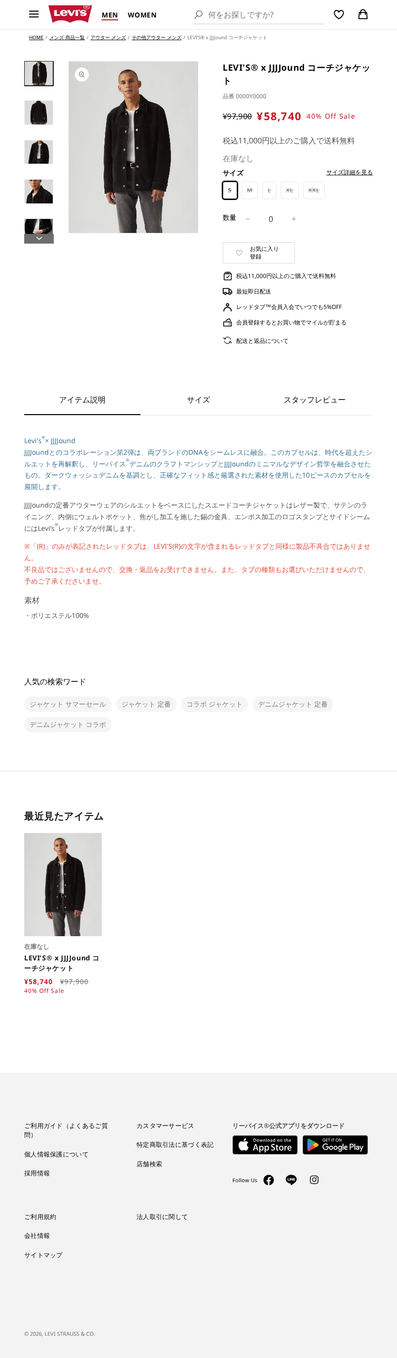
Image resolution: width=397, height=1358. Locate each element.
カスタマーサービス (166, 1125)
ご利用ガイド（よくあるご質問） (66, 1130)
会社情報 (37, 1235)
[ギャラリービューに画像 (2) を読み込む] (38, 112)
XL (292, 192)
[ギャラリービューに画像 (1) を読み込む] (38, 73)
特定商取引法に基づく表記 (175, 1144)
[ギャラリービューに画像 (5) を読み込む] (38, 230)
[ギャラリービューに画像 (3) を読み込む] (38, 152)
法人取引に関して (162, 1216)
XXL (316, 192)
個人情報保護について (56, 1154)
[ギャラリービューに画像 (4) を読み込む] (38, 191)
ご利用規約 (40, 1216)
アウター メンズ (108, 37)
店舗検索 (149, 1163)
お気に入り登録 (264, 253)
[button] (34, 14)
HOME (36, 37)
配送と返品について (262, 341)
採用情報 (37, 1173)
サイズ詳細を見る (349, 172)
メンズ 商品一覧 (67, 37)
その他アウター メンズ (157, 37)
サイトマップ (43, 1254)
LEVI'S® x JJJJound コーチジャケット (62, 962)
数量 (230, 217)
